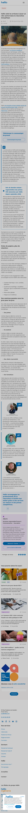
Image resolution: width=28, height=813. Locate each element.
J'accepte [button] (18, 806)
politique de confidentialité (9, 804)
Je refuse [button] (22, 796)
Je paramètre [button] (10, 806)
